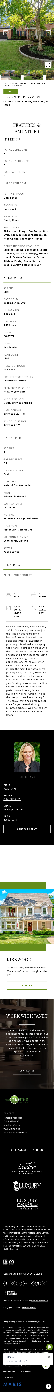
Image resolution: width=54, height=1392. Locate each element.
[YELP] (44, 1283)
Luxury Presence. (39, 1301)
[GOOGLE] (38, 1283)
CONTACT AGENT (27, 829)
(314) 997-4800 (11, 1121)
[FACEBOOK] (6, 1283)
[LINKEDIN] (19, 1283)
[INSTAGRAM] (12, 1283)
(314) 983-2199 (12, 799)
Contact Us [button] (27, 1070)
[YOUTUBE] (25, 1283)
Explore (27, 985)
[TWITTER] (31, 1283)
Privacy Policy (29, 1308)
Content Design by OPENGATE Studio (22, 1273)
